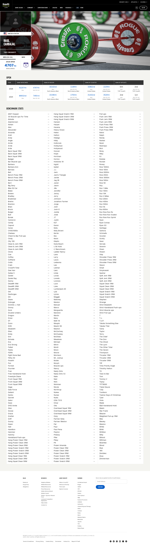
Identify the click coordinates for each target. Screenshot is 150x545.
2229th (106, 87)
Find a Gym (62, 486)
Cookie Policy (49, 541)
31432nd (91, 95)
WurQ (79, 515)
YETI (79, 489)
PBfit (79, 497)
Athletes (55, 8)
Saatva (79, 493)
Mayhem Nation (82, 517)
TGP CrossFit (10, 52)
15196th (53, 95)
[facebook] (110, 541)
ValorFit (79, 521)
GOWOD (80, 502)
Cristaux (80, 510)
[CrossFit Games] (6, 5)
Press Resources (45, 489)
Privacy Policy (40, 541)
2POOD (79, 491)
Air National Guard (82, 482)
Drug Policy (26, 484)
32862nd (91, 87)
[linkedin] (123, 541)
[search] (136, 7)
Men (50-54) (8, 57)
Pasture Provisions (82, 500)
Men (23, 57)
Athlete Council (45, 493)
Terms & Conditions (28, 541)
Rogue (79, 484)
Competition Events (43, 8)
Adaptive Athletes (45, 482)
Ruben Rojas (81, 528)
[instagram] (117, 541)
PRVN (79, 508)
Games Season (19, 8)
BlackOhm (80, 519)
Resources (68, 8)
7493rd (36, 96)
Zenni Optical (81, 495)
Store (80, 8)
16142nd (53, 87)
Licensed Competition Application (47, 500)
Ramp (79, 513)
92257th (22, 88)
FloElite (79, 526)
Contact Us (44, 505)
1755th (73, 95)
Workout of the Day (64, 484)
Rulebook (25, 482)
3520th (106, 95)
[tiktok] (126, 541)
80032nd (22, 96)
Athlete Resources (46, 484)
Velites (79, 486)
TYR (79, 524)
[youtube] (120, 541)
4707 (10, 65)
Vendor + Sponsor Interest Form (48, 496)
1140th (73, 87)
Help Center (44, 502)
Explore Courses (63, 489)
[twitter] (114, 541)
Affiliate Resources (46, 486)
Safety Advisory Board (47, 491)
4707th (36, 88)
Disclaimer (58, 541)
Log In (143, 8)
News (61, 8)
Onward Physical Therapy (84, 506)
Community (30, 8)
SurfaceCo (80, 504)
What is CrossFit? (63, 482)
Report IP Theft (76, 541)
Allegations (26, 486)
